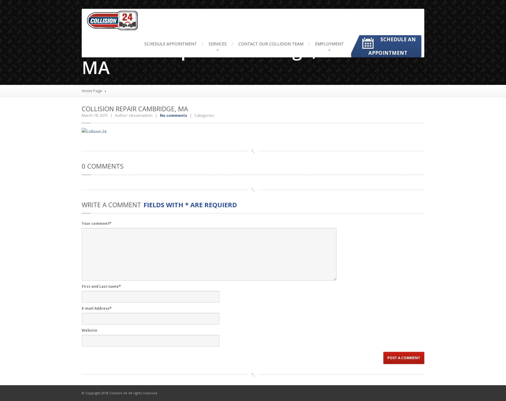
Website (89, 330)
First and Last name (101, 286)
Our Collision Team (270, 44)
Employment (329, 44)
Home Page (92, 90)
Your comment (96, 223)
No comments (173, 115)
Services (217, 44)
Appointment (170, 44)
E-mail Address (97, 308)
